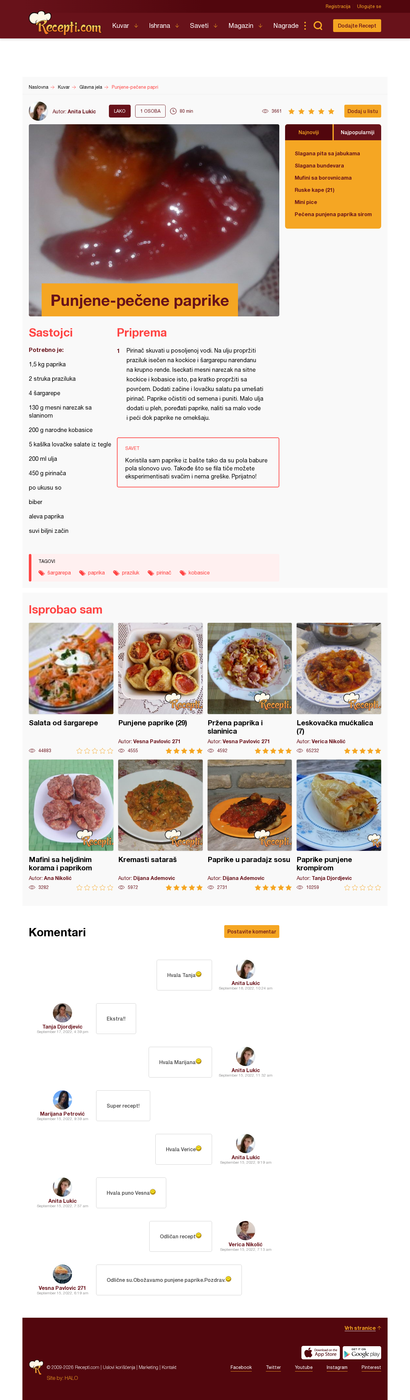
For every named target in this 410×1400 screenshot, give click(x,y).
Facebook (241, 1367)
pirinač (164, 572)
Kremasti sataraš (160, 825)
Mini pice (306, 202)
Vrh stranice (360, 1328)
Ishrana (159, 25)
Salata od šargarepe (71, 688)
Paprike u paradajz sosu (250, 825)
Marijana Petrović (62, 1114)
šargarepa (59, 572)
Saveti (199, 25)
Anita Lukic (82, 111)
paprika (96, 572)
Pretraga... (317, 25)
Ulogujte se (369, 6)
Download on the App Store (320, 1352)
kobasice (199, 572)
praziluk (130, 572)
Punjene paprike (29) (160, 688)
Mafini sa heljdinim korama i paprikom (71, 825)
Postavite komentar (251, 931)
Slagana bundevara (319, 165)
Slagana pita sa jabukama (327, 153)
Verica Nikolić (246, 1244)
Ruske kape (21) (314, 190)
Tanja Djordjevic (62, 1026)
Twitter (273, 1367)
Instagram (337, 1367)
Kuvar (120, 25)
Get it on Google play (362, 1352)
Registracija (338, 6)
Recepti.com (65, 23)
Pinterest (371, 1367)
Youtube (304, 1367)
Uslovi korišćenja (119, 1367)
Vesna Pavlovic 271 (62, 1288)
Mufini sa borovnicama (323, 178)
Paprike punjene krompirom (339, 825)
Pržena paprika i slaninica (250, 688)
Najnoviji (309, 132)
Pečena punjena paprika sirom (333, 214)
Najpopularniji (357, 132)
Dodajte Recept (357, 25)
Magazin (240, 25)
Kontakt (169, 1367)
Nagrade (286, 25)
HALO (71, 1378)
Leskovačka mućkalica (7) (339, 688)
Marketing (148, 1367)
